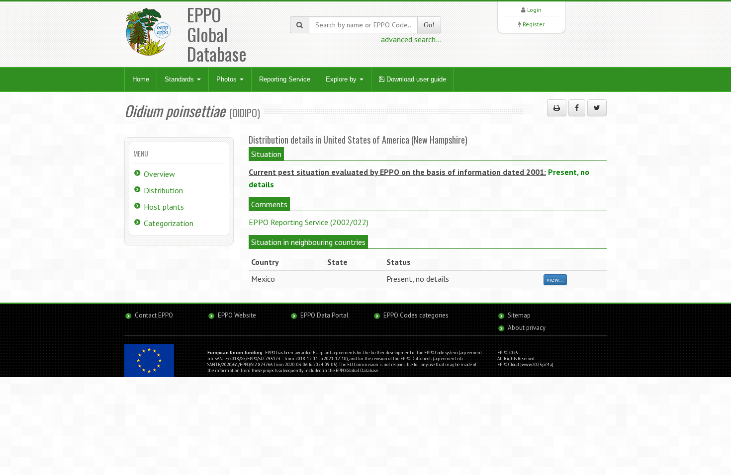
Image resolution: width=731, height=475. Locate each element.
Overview (159, 174)
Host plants (164, 207)
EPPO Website (237, 315)
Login (534, 9)
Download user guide (415, 79)
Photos (227, 79)
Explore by (342, 79)
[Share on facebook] (576, 107)
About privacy (527, 327)
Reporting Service (284, 79)
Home (140, 79)
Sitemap (519, 315)
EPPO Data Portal (324, 315)
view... (555, 279)
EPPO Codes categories (416, 315)
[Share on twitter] (597, 107)
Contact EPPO (154, 315)
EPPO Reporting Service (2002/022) (308, 222)
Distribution (163, 190)
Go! (429, 24)
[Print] (556, 107)
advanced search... (411, 39)
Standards (180, 79)
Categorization (168, 223)
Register (534, 24)
